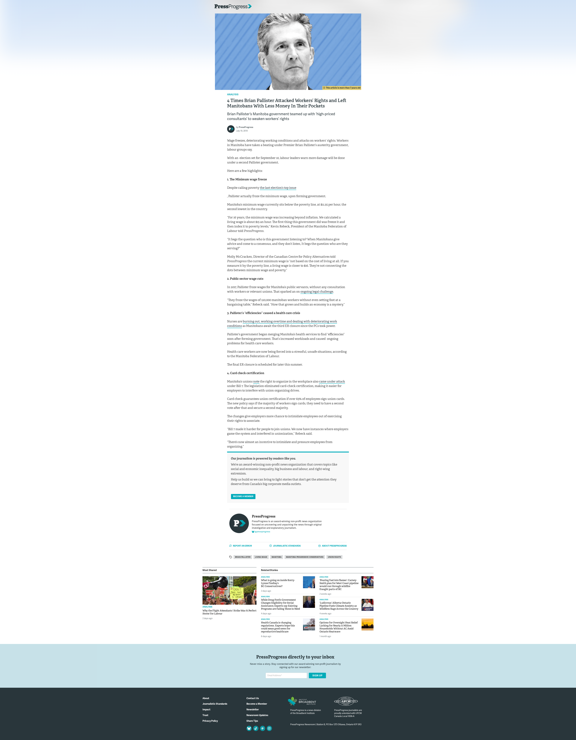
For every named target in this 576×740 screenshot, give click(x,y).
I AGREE (345, 731)
